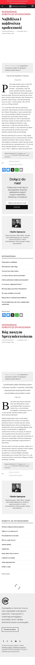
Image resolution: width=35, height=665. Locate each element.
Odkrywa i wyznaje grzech (10, 531)
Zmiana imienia (6, 544)
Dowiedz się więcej (10, 629)
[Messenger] (8, 170)
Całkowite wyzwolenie (8, 558)
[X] (12, 170)
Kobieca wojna (6, 566)
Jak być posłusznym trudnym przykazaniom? (15, 280)
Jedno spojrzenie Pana (8, 562)
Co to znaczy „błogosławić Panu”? (12, 284)
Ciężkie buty (5, 549)
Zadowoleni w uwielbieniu (9, 262)
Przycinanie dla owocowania (10, 535)
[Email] (21, 170)
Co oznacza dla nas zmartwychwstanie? (13, 275)
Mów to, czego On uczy (9, 540)
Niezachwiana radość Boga (10, 266)
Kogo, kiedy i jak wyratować (10, 553)
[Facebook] (4, 170)
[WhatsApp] (17, 170)
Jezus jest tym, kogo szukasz (10, 271)
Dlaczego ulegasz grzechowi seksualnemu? (14, 288)
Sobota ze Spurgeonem (16, 14)
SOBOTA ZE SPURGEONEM (15, 521)
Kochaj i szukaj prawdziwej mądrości (13, 527)
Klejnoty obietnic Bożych (16, 164)
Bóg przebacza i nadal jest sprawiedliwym (14, 297)
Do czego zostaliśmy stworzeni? (11, 293)
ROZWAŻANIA (9, 12)
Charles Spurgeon (8, 31)
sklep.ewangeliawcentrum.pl (17, 3)
